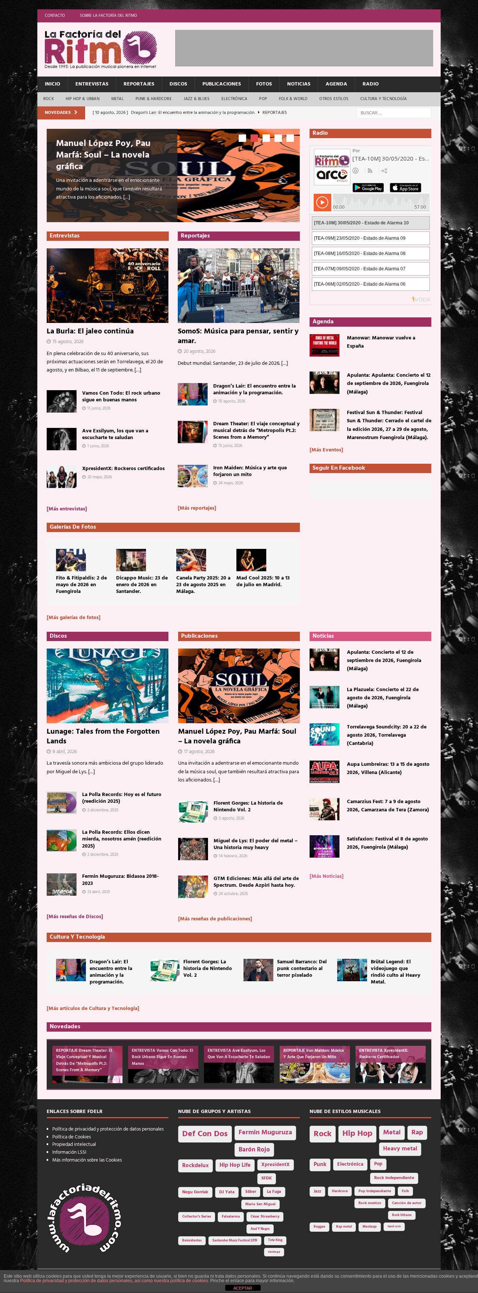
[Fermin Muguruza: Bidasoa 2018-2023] (62, 884)
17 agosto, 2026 (199, 752)
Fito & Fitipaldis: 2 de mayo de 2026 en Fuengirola (81, 585)
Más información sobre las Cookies (87, 1160)
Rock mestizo (369, 1203)
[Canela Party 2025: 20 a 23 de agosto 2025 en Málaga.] (191, 560)
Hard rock (394, 1226)
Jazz (317, 1191)
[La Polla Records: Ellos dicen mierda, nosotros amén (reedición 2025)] (62, 840)
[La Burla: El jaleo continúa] (108, 285)
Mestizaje (370, 1227)
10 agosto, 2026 (231, 401)
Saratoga (274, 1252)
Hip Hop (357, 1133)
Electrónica (234, 99)
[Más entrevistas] (67, 509)
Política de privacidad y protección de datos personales (108, 1129)
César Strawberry (265, 1216)
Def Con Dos (205, 1134)
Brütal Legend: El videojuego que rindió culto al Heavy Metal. (395, 972)
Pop (263, 99)
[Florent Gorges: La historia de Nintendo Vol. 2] (193, 811)
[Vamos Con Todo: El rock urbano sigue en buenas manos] (62, 401)
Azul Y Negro (260, 1229)
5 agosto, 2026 (231, 818)
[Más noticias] (327, 876)
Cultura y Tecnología (383, 99)
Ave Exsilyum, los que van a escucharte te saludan (115, 434)
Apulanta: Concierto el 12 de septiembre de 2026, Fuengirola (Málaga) (384, 661)
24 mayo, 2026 (230, 483)
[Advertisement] (311, 46)
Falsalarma (231, 1216)
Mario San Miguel (260, 1204)
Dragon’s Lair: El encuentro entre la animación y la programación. (254, 389)
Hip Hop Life (235, 1165)
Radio (371, 84)
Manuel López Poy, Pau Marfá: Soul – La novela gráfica (103, 155)
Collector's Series (196, 1216)
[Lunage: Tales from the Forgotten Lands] (107, 686)
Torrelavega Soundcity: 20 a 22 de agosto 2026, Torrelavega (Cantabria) (386, 735)
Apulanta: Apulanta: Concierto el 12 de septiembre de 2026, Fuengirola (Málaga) (389, 384)
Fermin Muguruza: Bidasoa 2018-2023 (120, 880)
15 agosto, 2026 (68, 342)
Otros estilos (333, 99)
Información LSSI (69, 1152)
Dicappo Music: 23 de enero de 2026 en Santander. (142, 585)
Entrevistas (91, 84)
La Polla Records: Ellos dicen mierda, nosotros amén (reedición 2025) (121, 839)
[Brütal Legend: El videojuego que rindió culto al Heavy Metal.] (352, 970)
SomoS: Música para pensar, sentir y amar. (238, 336)
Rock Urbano (402, 1215)
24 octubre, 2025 (233, 894)
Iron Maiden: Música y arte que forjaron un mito (250, 471)
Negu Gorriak (195, 1192)
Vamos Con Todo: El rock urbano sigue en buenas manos (121, 396)
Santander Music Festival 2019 (234, 1240)
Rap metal (344, 1227)
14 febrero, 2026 (233, 856)
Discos (178, 84)
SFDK (266, 1178)
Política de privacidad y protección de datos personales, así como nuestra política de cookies (114, 1280)
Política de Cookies (71, 1137)
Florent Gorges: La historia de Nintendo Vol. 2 (248, 806)
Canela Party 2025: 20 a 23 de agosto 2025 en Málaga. (203, 585)
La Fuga (274, 1192)
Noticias (298, 84)
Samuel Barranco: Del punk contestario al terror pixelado (302, 969)
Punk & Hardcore (154, 99)
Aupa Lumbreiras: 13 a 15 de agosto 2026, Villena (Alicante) (388, 768)
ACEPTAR (242, 1288)
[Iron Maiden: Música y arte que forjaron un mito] (193, 476)
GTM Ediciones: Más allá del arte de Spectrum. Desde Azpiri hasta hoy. (256, 882)
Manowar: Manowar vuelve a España (381, 342)
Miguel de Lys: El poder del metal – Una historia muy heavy (256, 844)
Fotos (264, 84)
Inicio (52, 84)
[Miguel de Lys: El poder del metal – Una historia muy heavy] (193, 849)
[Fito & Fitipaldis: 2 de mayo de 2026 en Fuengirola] (71, 560)
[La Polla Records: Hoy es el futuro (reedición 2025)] (62, 803)
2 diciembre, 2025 (102, 810)
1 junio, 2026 (98, 446)
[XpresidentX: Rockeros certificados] (62, 477)
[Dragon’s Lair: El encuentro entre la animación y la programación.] (193, 394)
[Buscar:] (394, 113)
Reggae (319, 1227)
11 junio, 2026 (99, 408)
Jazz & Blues (196, 99)
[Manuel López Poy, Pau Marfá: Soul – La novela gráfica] (239, 686)
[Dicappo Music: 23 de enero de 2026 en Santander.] (131, 560)
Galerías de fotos (73, 527)
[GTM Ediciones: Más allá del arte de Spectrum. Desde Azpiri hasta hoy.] (193, 887)
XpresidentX (275, 1165)
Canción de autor (407, 1203)
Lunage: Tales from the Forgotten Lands (103, 736)
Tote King (275, 1240)
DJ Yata (227, 1192)
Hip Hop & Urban (82, 99)
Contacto (55, 15)
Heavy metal (400, 1149)
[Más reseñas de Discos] (75, 917)
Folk (405, 1191)
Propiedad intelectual (74, 1145)
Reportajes (139, 84)
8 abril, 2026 (65, 752)
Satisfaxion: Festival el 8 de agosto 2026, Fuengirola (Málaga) (387, 843)
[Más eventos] (326, 450)
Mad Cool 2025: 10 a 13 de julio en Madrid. (263, 581)
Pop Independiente (374, 1191)
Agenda (336, 84)
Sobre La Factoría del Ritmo (108, 15)
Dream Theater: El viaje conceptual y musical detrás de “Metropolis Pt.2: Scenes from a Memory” (256, 431)
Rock (48, 99)
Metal (117, 99)
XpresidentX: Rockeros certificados (123, 468)
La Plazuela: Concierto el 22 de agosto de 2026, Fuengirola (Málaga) (383, 698)
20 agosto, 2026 (199, 351)
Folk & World (293, 99)
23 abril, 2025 (98, 892)
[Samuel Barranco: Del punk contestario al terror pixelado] (258, 970)
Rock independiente (394, 1178)
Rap (417, 1132)
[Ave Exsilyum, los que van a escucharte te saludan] (62, 439)
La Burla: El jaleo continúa (90, 332)
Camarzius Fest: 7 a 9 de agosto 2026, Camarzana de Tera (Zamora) (388, 806)
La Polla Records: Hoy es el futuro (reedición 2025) (121, 798)
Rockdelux (195, 1165)
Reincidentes (192, 1240)
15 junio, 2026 (230, 445)
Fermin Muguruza (265, 1132)
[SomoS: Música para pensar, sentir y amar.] (239, 285)
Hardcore (340, 1191)
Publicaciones (221, 84)
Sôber (250, 1192)
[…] (126, 197)
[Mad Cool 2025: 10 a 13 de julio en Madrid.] (251, 560)
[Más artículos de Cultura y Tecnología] (93, 1008)
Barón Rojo (254, 1150)
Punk (320, 1164)
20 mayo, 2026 (99, 477)
